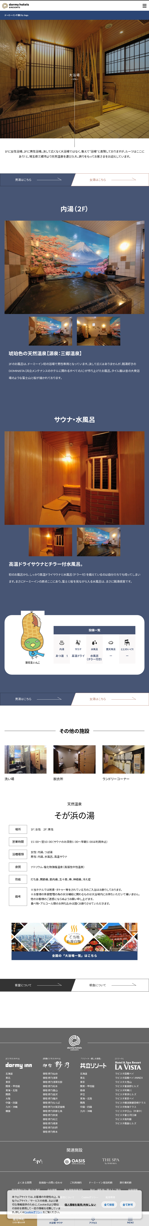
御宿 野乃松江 (50, 1119)
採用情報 (133, 1189)
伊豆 (82, 1094)
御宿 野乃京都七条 (52, 1111)
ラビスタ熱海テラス (125, 1107)
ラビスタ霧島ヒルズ (125, 1123)
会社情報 (52, 1189)
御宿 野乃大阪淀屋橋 (54, 1107)
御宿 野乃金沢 (50, 1094)
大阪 (8, 1098)
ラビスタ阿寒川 (123, 1090)
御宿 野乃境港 (50, 1123)
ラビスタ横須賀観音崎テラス (130, 1102)
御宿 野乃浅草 (50, 1077)
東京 (8, 1082)
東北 (8, 1077)
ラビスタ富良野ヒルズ (127, 1086)
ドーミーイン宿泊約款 (100, 1182)
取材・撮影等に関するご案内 (105, 1189)
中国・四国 (11, 1102)
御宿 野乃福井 (50, 1098)
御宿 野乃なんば (51, 1102)
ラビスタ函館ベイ (124, 1073)
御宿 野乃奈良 (50, 1115)
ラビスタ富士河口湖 (125, 1115)
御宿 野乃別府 (50, 1127)
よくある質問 (24, 1182)
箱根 (82, 1090)
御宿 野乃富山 (50, 1090)
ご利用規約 (76, 1182)
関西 (8, 1094)
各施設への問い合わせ (51, 1182)
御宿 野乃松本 (50, 1086)
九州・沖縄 (11, 1107)
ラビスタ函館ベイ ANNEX (129, 1077)
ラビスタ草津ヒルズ (125, 1094)
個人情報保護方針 (73, 1189)
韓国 (8, 1111)
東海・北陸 (11, 1090)
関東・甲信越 (13, 1086)
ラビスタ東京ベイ (124, 1098)
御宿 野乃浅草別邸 (52, 1082)
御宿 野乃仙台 (50, 1073)
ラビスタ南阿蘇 (123, 1119)
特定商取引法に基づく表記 (26, 1189)
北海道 (9, 1073)
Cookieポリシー (33, 1212)
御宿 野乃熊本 (50, 1131)
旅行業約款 (126, 1182)
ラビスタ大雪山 (123, 1082)
